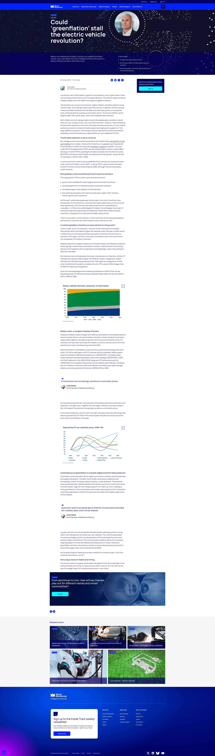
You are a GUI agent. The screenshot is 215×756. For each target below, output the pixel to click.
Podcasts (122, 719)
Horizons (122, 716)
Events (114, 7)
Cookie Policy (96, 753)
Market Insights (104, 7)
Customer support (125, 722)
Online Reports (124, 7)
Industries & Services (88, 7)
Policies (89, 753)
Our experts (139, 725)
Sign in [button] (162, 2)
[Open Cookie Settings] (4, 752)
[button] (163, 7)
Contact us (144, 2)
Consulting (105, 719)
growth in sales (99, 146)
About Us (75, 7)
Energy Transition (107, 716)
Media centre (139, 716)
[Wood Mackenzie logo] (56, 6)
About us (138, 714)
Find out (60, 594)
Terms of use (75, 753)
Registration (153, 2)
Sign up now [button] (62, 734)
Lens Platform (137, 7)
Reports (104, 725)
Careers (138, 719)
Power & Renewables (108, 714)
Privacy (83, 753)
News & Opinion (124, 714)
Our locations (139, 722)
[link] (107, 697)
